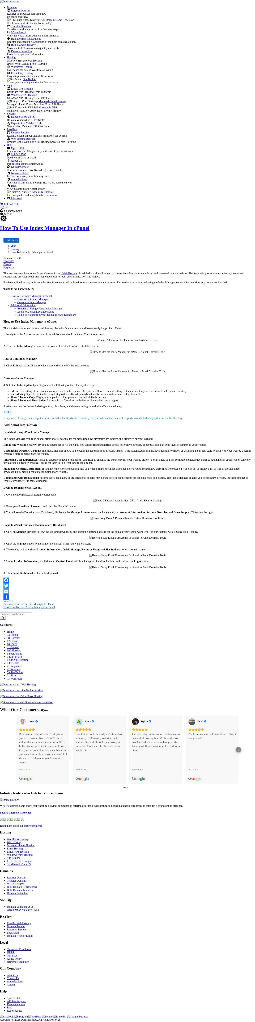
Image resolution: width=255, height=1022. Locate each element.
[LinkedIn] (60, 1016)
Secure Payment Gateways (15, 812)
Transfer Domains (21, 26)
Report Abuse (14, 1010)
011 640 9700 (18, 154)
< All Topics (11, 240)
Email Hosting (15, 848)
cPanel (15, 573)
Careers (11, 984)
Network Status (19, 173)
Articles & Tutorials (42, 191)
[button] (16, 749)
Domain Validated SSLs (20, 906)
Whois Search (18, 32)
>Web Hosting (69, 273)
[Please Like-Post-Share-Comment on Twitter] (127, 586)
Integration (13, 932)
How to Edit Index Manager (32, 299)
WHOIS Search (15, 883)
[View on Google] (22, 721)
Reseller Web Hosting (19, 923)
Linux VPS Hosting (22, 88)
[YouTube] (35, 1016)
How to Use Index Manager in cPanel (31, 296)
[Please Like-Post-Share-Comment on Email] (127, 591)
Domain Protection (21, 51)
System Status (14, 998)
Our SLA (12, 955)
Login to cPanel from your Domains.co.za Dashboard (46, 314)
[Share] (127, 597)
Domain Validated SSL (23, 116)
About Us (16, 160)
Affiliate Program (16, 1001)
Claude (7, 264)
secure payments (33, 825)
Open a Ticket (19, 148)
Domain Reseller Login (20, 935)
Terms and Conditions (19, 949)
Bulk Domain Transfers (20, 890)
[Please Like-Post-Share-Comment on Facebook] (127, 580)
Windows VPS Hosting (24, 94)
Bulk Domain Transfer (23, 44)
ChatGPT (8, 261)
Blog (13, 185)
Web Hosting (34, 60)
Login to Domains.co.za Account (35, 311)
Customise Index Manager (31, 302)
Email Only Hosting (22, 73)
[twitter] (47, 1016)
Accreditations (19, 179)
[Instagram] (21, 1016)
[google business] (77, 1016)
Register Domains (21, 10)
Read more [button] (24, 769)
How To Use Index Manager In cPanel (45, 228)
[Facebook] (7, 1016)
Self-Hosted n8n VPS (45, 107)
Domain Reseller (20, 132)
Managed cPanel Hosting (52, 101)
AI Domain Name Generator (58, 19)
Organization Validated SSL (26, 123)
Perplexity (9, 267)
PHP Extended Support (19, 861)
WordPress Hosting (21, 66)
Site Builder (29, 79)
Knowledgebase (20, 166)
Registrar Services (17, 929)
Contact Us (13, 978)
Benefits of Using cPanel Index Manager (39, 308)
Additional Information (23, 305)
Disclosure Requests (18, 961)
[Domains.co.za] (9, 1)
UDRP (11, 952)
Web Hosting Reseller (23, 138)
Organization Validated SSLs (23, 909)
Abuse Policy (14, 958)
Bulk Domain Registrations (26, 38)
